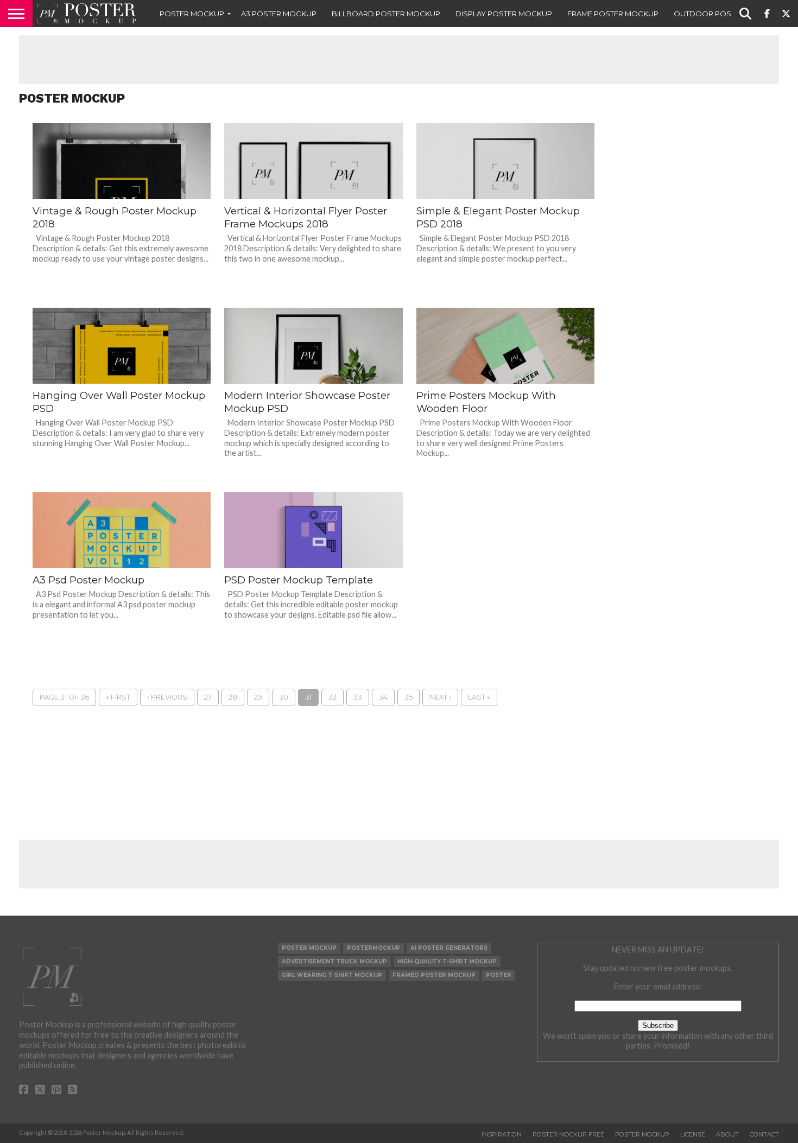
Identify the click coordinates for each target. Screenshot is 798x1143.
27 (208, 697)
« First (118, 697)
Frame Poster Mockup (612, 13)
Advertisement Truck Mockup (334, 961)
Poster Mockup (192, 13)
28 (233, 697)
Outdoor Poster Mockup (727, 13)
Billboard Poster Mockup (386, 13)
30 (283, 697)
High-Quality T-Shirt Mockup (447, 961)
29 (258, 697)
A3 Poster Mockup (278, 13)
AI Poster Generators (448, 947)
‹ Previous (167, 697)
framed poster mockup (434, 975)
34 (383, 697)
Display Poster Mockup (503, 13)
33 (357, 697)
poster (498, 975)
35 (408, 697)
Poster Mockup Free (568, 1134)
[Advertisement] (399, 59)
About (727, 1134)
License (692, 1134)
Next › (440, 697)
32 (332, 697)
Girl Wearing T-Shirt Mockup (332, 975)
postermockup (373, 947)
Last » (479, 697)
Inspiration (502, 1134)
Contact (764, 1134)
